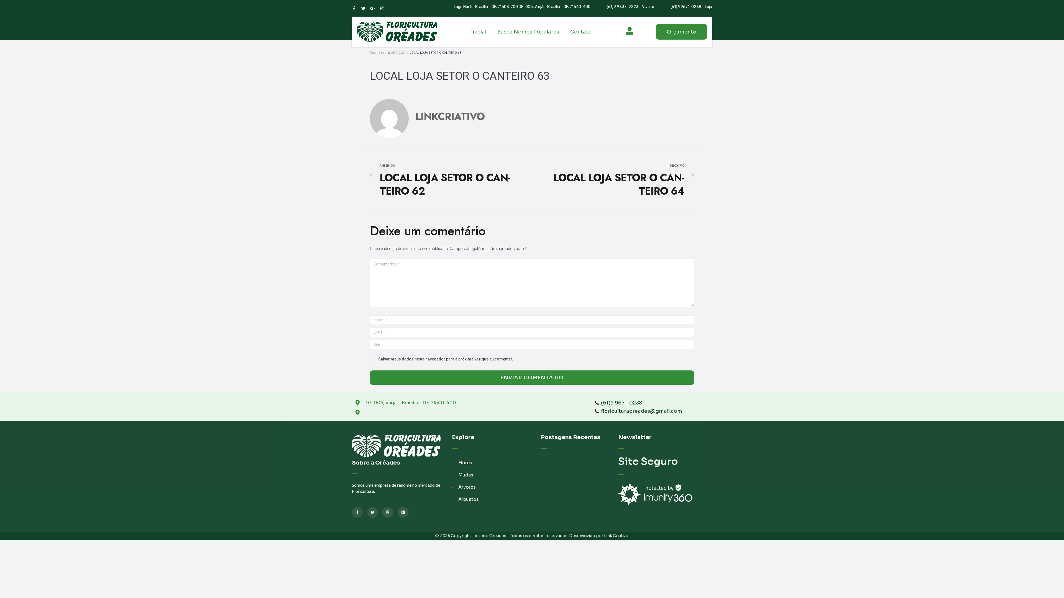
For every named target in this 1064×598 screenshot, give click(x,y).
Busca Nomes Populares (528, 32)
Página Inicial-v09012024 (387, 53)
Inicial (478, 32)
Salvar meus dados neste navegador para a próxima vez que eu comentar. (445, 359)
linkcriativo (450, 116)
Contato (581, 32)
